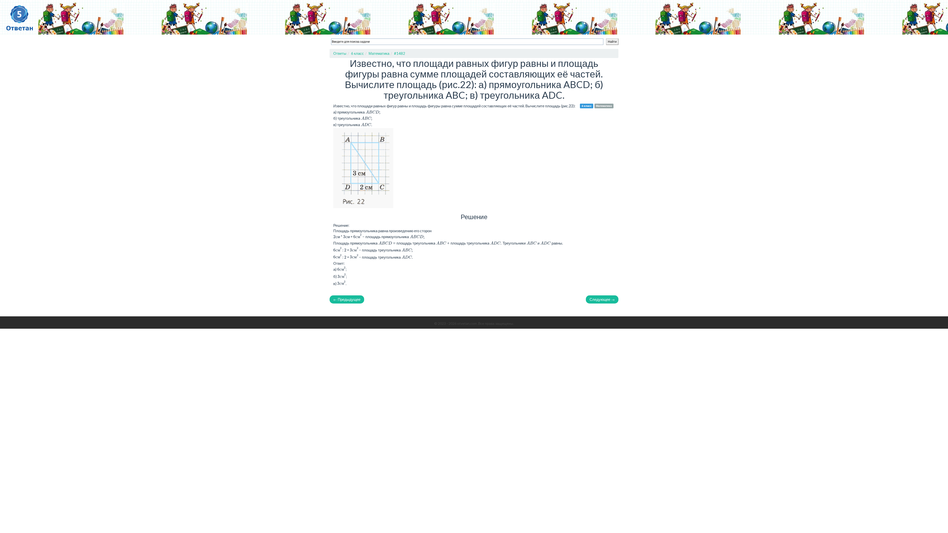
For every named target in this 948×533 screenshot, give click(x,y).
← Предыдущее (346, 299)
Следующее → (602, 299)
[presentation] (357, 236)
